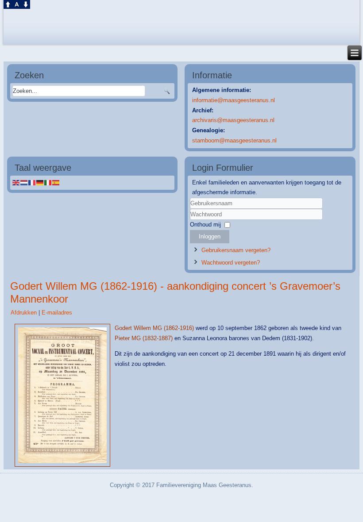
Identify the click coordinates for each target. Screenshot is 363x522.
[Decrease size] (25, 4)
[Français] (32, 182)
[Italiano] (48, 182)
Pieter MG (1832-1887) (144, 338)
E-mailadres (57, 312)
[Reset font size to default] (16, 4)
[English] (16, 182)
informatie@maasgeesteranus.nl (233, 100)
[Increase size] (8, 4)
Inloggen (209, 236)
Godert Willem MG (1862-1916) (154, 328)
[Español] (56, 182)
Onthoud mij (205, 224)
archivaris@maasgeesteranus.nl (233, 120)
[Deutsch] (40, 182)
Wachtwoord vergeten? (230, 262)
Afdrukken (25, 312)
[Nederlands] (24, 182)
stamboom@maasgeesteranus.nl (234, 140)
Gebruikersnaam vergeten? (235, 250)
